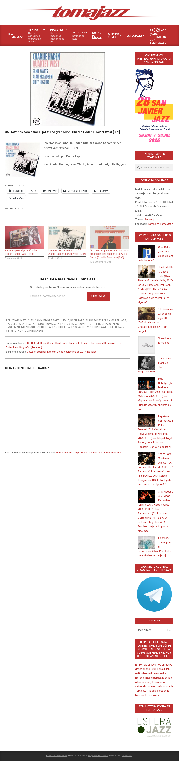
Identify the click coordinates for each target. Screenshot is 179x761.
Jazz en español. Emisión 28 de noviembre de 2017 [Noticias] (62, 351)
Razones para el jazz (20, 323)
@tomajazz (151, 219)
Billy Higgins (28, 327)
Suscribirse (98, 296)
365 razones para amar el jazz (106, 320)
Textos (40, 323)
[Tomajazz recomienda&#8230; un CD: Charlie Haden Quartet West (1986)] (67, 237)
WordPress (127, 755)
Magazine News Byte (98, 755)
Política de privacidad (56, 755)
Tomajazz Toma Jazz (160, 223)
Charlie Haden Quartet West (74, 327)
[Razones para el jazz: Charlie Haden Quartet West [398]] (24, 237)
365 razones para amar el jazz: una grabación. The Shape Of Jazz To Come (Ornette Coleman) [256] (109, 254)
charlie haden (46, 327)
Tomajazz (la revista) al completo (69, 323)
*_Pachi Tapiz (76, 320)
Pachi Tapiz (117, 327)
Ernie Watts (101, 327)
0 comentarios (34, 330)
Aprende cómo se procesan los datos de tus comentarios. (90, 452)
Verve (9, 330)
